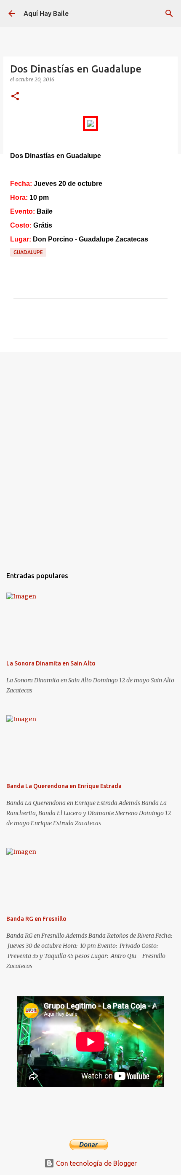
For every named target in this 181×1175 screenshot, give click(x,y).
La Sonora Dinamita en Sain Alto (51, 663)
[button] (15, 96)
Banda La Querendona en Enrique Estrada (64, 786)
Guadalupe (28, 252)
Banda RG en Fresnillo (36, 918)
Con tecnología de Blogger (95, 1163)
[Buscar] (169, 13)
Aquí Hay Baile (46, 13)
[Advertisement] (90, 455)
